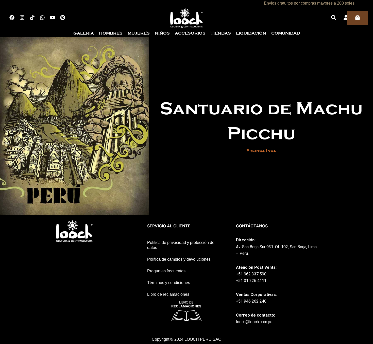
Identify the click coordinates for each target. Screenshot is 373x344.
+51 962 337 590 (251, 274)
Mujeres (139, 33)
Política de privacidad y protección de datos (180, 245)
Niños (162, 33)
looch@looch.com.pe (254, 321)
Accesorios (190, 33)
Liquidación (251, 33)
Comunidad (285, 33)
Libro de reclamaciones (168, 294)
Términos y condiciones (168, 282)
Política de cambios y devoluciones (179, 259)
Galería (83, 33)
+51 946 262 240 (251, 301)
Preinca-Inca (261, 151)
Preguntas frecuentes (166, 271)
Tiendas (221, 33)
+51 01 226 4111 (251, 280)
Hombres (111, 33)
